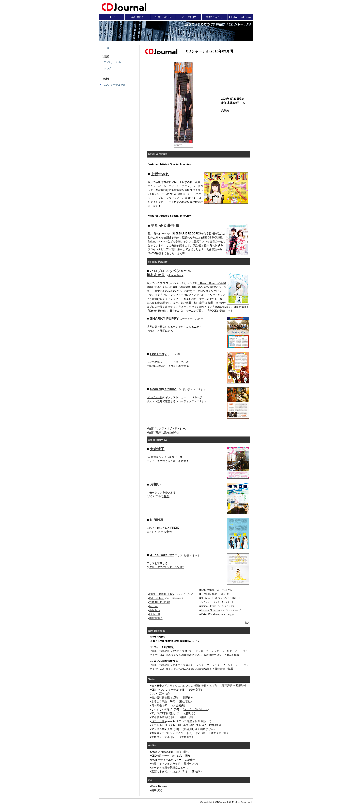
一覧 (106, 48)
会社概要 (137, 17)
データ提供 (188, 17)
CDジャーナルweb (114, 84)
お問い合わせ (214, 17)
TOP (111, 17)
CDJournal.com (240, 17)
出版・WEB (163, 17)
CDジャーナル (112, 62)
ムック (108, 68)
